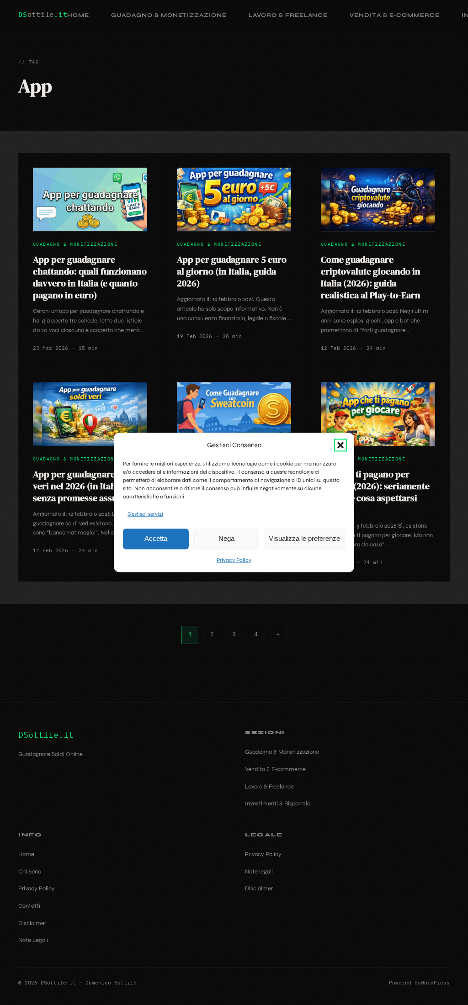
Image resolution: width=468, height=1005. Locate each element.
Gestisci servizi (145, 514)
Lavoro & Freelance (288, 15)
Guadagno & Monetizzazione (169, 15)
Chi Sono (29, 871)
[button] (340, 445)
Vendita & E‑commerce (394, 15)
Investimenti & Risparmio (277, 803)
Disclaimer (32, 923)
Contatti (29, 906)
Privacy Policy (234, 560)
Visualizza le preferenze (304, 539)
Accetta (155, 539)
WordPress (435, 982)
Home (78, 15)
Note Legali (33, 940)
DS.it (42, 14)
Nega (226, 539)
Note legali (259, 871)
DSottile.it (46, 735)
